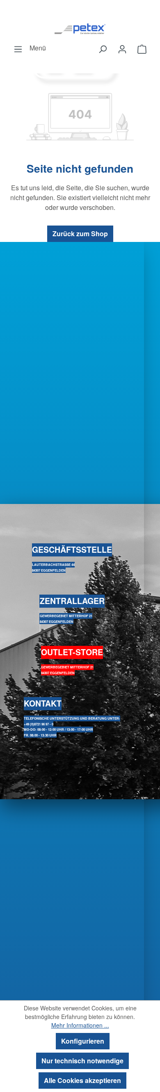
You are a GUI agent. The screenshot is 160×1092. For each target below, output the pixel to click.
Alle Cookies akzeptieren (82, 1080)
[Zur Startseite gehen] (80, 28)
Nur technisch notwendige (82, 1060)
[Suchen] (102, 49)
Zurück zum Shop (80, 233)
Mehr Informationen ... (80, 1025)
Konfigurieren (82, 1041)
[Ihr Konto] (122, 49)
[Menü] (18, 49)
